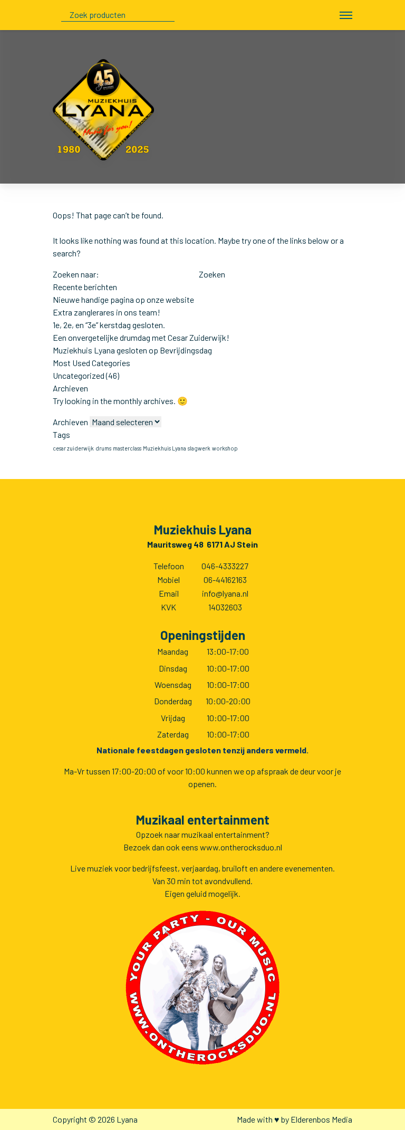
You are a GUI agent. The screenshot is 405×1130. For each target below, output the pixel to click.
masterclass (127, 448)
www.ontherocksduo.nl (241, 847)
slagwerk (199, 448)
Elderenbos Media (321, 1119)
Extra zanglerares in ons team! (106, 312)
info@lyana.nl (225, 593)
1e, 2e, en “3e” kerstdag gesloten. (109, 325)
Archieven (70, 422)
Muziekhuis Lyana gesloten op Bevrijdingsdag (132, 350)
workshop (225, 448)
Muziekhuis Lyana (164, 448)
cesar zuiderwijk (73, 448)
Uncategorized (78, 375)
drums (103, 448)
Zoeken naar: (76, 274)
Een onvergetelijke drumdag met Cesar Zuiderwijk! (141, 337)
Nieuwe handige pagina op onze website (123, 299)
